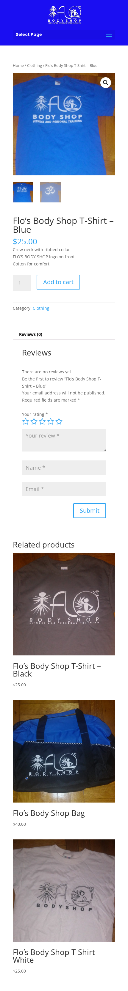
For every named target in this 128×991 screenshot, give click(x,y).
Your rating (35, 414)
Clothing (34, 65)
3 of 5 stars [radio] (42, 421)
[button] (105, 82)
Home (18, 65)
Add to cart (58, 282)
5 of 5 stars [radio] (59, 421)
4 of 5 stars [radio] (50, 421)
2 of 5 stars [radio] (34, 421)
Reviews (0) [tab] (30, 334)
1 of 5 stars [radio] (25, 421)
